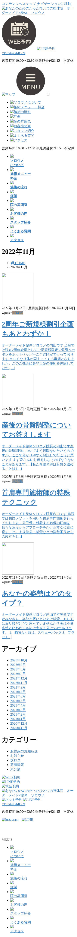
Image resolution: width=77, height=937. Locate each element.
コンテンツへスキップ (19, 4)
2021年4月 (18, 705)
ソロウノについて (27, 102)
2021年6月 (18, 696)
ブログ (17, 312)
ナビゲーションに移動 (54, 4)
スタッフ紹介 (24, 131)
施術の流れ (22, 112)
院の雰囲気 (22, 121)
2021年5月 (18, 701)
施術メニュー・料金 (29, 107)
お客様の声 (22, 126)
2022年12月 (18, 678)
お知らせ (17, 756)
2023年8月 (18, 674)
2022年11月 (18, 683)
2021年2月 (18, 714)
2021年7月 (18, 692)
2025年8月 (18, 669)
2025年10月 (18, 660)
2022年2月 (18, 687)
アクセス (20, 140)
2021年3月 (18, 710)
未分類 (17, 481)
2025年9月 (18, 665)
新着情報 (17, 765)
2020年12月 (18, 723)
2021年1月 (18, 719)
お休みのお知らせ (24, 751)
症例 (17, 116)
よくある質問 (24, 135)
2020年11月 (18, 728)
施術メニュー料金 (20, 867)
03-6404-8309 (13, 53)
